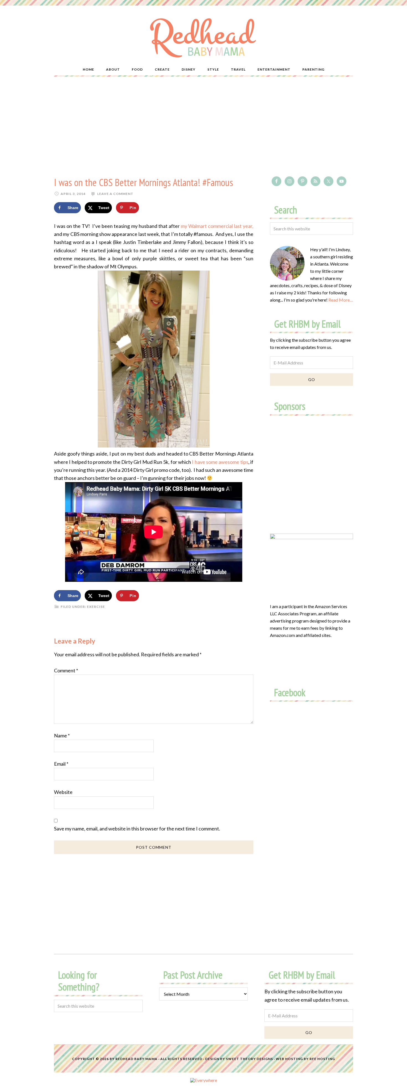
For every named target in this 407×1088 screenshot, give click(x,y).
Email (61, 764)
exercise (96, 607)
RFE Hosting (322, 1059)
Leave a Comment (115, 194)
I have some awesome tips (219, 462)
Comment (66, 670)
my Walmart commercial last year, (217, 226)
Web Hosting (289, 1059)
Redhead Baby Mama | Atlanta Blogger (203, 37)
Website (63, 792)
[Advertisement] (203, 126)
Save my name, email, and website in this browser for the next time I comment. (137, 828)
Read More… (340, 299)
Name (62, 735)
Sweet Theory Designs (249, 1059)
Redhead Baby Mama (136, 1059)
